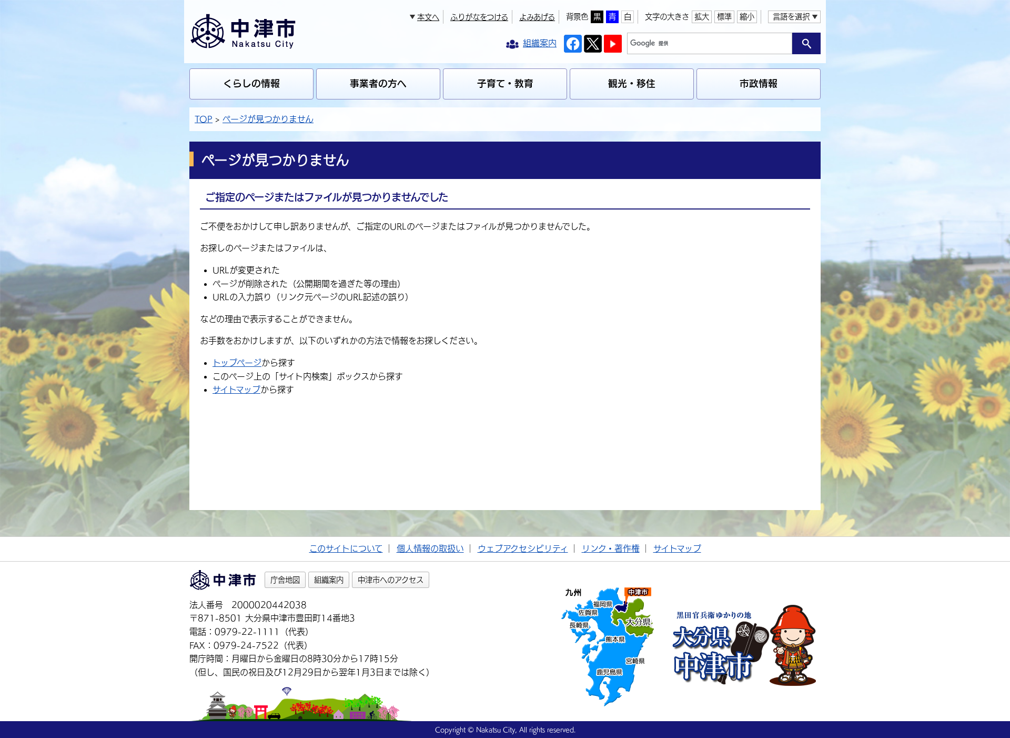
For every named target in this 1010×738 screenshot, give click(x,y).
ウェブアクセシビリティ (523, 548)
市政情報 (758, 83)
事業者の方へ (378, 83)
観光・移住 (631, 83)
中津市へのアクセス (390, 580)
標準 (724, 17)
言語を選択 (791, 17)
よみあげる (537, 17)
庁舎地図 (285, 580)
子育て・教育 (505, 83)
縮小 (747, 17)
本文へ (428, 17)
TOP (204, 119)
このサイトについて (346, 548)
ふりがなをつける (479, 17)
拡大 (701, 17)
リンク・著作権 (611, 548)
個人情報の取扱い (430, 548)
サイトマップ (236, 389)
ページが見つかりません (268, 119)
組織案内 (329, 580)
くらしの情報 (251, 83)
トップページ (237, 362)
